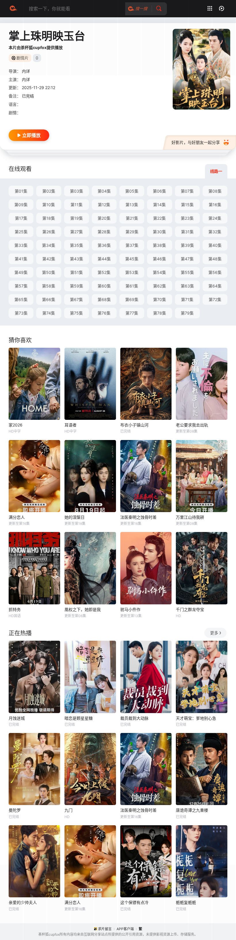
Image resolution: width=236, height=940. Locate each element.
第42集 (48, 258)
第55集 (187, 272)
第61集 (131, 285)
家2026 (15, 424)
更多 (214, 632)
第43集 (76, 258)
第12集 (104, 204)
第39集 (187, 245)
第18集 (48, 218)
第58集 (48, 285)
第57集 (21, 285)
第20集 (104, 218)
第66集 (48, 299)
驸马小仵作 (130, 609)
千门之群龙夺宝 (190, 609)
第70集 (159, 299)
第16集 (215, 204)
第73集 (21, 313)
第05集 (131, 191)
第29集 (131, 231)
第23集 (187, 218)
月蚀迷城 (17, 718)
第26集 (48, 231)
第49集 (21, 272)
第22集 (159, 218)
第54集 (159, 272)
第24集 (214, 218)
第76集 (104, 313)
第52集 (104, 272)
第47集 (187, 258)
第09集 (21, 204)
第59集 (76, 285)
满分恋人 (17, 517)
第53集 (131, 272)
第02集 (48, 191)
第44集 (104, 258)
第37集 (131, 245)
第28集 (104, 231)
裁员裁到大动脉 (134, 718)
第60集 (104, 285)
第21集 (132, 218)
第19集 (76, 218)
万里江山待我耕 (190, 517)
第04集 (104, 191)
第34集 (48, 245)
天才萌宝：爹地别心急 (196, 718)
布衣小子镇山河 (134, 424)
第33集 (21, 245)
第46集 (159, 258)
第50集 (48, 272)
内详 (26, 79)
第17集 (21, 218)
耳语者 (70, 424)
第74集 (48, 313)
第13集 (131, 204)
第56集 (215, 272)
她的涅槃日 (74, 517)
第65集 (21, 299)
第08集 (215, 191)
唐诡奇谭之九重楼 (192, 810)
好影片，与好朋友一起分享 (196, 142)
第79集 (187, 313)
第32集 (214, 231)
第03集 (76, 191)
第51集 (76, 272)
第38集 (159, 245)
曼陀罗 (15, 810)
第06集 (159, 191)
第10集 (48, 204)
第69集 (131, 299)
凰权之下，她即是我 (82, 609)
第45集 (131, 258)
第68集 (104, 299)
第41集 (21, 258)
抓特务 (15, 609)
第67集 (76, 299)
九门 (68, 810)
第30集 (159, 231)
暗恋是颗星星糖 (78, 718)
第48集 (215, 258)
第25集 (21, 231)
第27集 (76, 231)
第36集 (104, 245)
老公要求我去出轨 (192, 424)
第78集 (159, 313)
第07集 (187, 191)
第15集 (187, 204)
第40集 (215, 245)
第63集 (187, 285)
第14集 (159, 204)
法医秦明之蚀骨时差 (138, 517)
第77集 (131, 313)
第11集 (77, 204)
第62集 (159, 285)
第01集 (21, 191)
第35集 (76, 245)
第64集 (215, 285)
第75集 (76, 313)
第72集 (215, 299)
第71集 (187, 299)
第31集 (187, 231)
